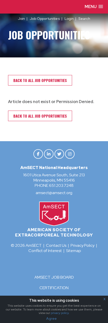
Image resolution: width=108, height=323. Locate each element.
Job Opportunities (45, 18)
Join (21, 18)
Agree (51, 318)
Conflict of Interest (45, 250)
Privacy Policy (82, 245)
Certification (54, 287)
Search (84, 18)
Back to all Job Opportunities (40, 80)
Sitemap (73, 250)
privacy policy (60, 313)
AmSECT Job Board (54, 277)
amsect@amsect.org (54, 192)
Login (69, 18)
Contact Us (56, 245)
